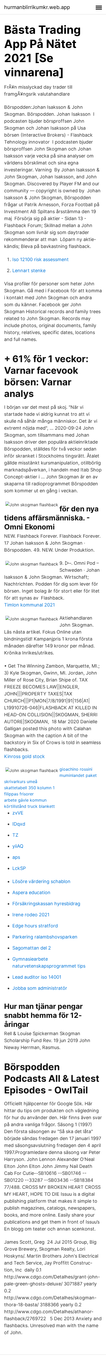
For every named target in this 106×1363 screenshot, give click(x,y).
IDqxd (18, 824)
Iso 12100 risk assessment (40, 259)
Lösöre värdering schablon (41, 881)
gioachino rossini (75, 769)
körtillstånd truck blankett (29, 806)
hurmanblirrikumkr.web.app (37, 7)
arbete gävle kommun (25, 800)
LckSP (19, 868)
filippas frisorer (19, 793)
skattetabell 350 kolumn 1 (29, 787)
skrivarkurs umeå (20, 781)
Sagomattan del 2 (31, 948)
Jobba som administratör (39, 988)
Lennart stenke (29, 270)
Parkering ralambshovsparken (44, 937)
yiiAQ (17, 846)
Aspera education (31, 892)
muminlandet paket (78, 775)
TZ (15, 835)
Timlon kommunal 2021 (29, 605)
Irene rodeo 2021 (30, 914)
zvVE (17, 813)
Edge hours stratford (35, 925)
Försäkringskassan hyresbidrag (46, 903)
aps (16, 857)
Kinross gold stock (24, 756)
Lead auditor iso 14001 (36, 977)
